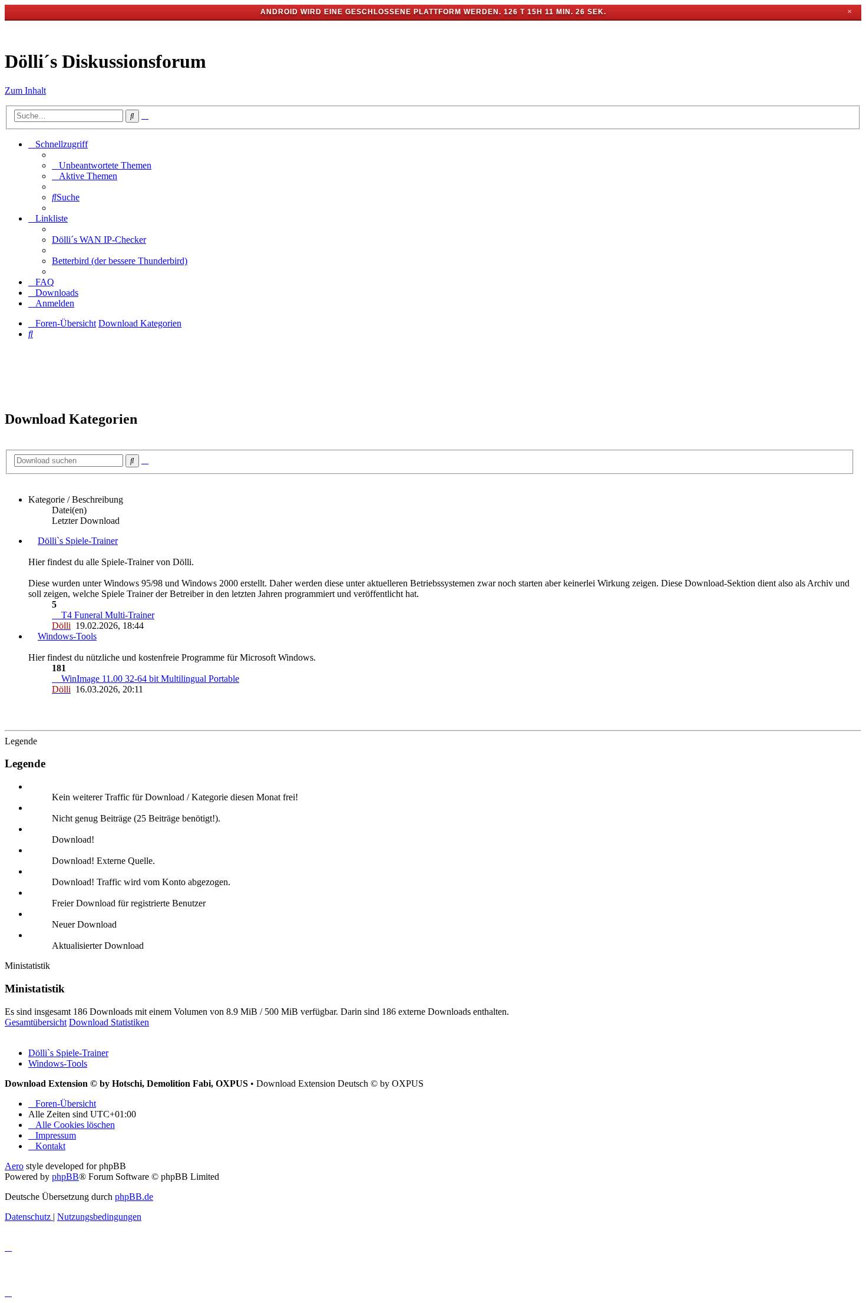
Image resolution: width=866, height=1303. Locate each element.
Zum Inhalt (25, 90)
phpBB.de (134, 1197)
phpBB (65, 1177)
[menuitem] (101, 165)
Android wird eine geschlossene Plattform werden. (380, 12)
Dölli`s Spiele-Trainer (78, 541)
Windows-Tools (67, 636)
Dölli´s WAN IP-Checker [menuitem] (99, 240)
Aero (14, 1166)
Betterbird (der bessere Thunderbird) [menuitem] (119, 261)
